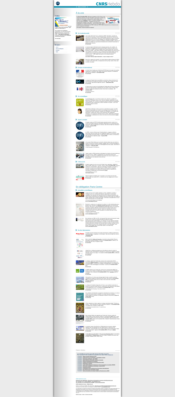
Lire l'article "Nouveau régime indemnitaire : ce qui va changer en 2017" (99, 56)
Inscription (112, 272)
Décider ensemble (94, 262)
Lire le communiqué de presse (91, 201)
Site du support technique (100, 382)
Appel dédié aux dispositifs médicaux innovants (93, 359)
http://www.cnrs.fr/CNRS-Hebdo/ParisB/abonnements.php (105, 385)
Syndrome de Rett (87, 367)
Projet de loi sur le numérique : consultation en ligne (94, 357)
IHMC (112, 316)
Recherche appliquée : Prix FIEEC (90, 358)
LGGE (106, 170)
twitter (57, 51)
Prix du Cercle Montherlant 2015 (106, 333)
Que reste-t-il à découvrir (63, 34)
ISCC (114, 269)
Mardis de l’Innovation (97, 239)
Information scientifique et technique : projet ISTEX (94, 365)
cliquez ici (110, 354)
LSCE (117, 114)
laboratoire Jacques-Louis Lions (103, 205)
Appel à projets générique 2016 (89, 356)
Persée (90, 98)
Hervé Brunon (89, 335)
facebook (57, 50)
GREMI (114, 329)
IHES (92, 263)
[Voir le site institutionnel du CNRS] (59, 4)
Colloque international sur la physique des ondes (93, 362)
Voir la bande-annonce (89, 172)
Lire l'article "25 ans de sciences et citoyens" (85, 27)
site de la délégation (59, 48)
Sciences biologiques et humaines (90, 361)
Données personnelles (88, 394)
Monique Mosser (96, 335)
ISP (90, 316)
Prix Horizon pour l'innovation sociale (91, 369)
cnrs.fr (57, 47)
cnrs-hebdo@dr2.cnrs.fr (96, 381)
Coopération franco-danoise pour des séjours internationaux (96, 368)
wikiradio (85, 20)
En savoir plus (58, 38)
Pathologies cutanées (87, 363)
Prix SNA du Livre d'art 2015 (92, 333)
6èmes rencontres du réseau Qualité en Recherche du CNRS (96, 370)
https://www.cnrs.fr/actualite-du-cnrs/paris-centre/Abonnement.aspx (100, 380)
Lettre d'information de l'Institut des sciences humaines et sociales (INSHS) (99, 364)
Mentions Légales (78, 394)
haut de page (117, 67)
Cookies (83, 394)
